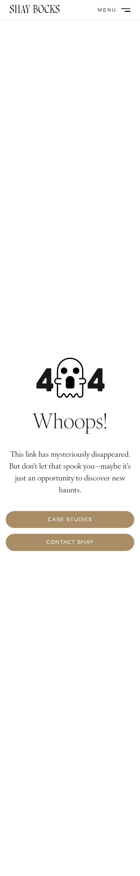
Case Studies (70, 519)
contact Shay (70, 542)
